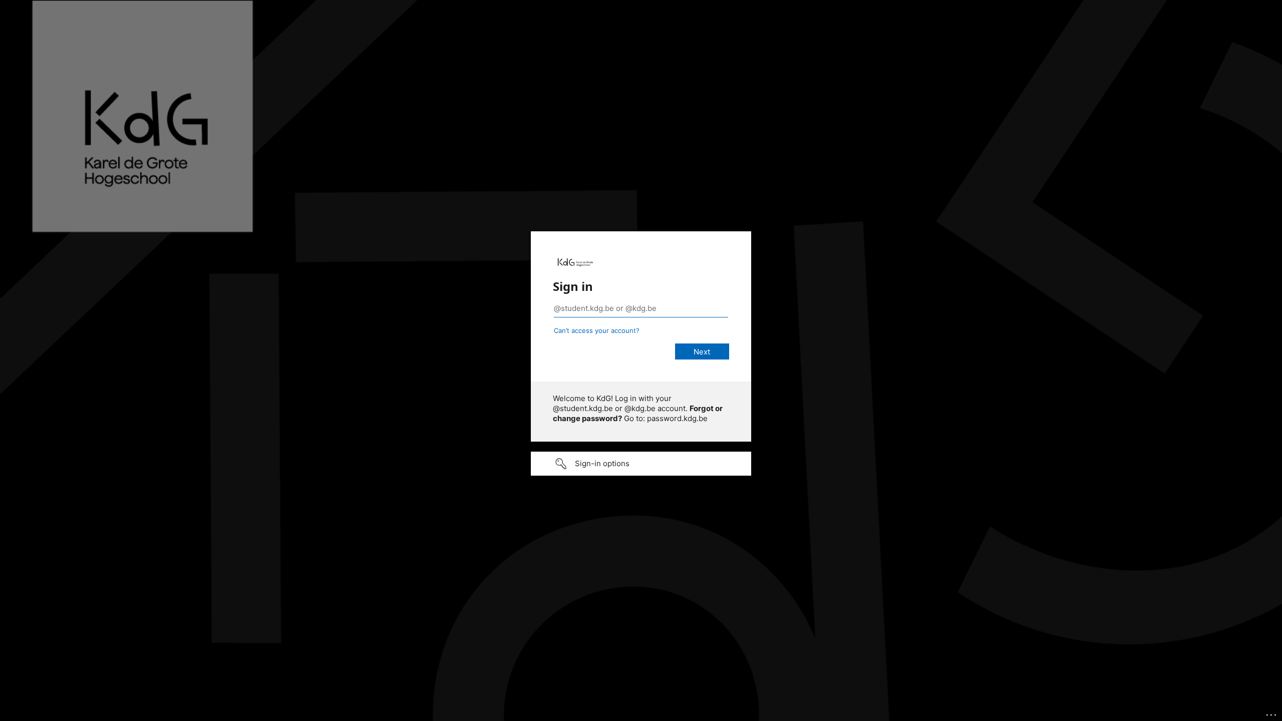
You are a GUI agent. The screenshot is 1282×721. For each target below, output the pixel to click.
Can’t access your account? (596, 330)
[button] (641, 464)
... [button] (1272, 712)
